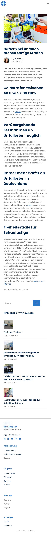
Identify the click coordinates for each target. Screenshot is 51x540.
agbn (28, 205)
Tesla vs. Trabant (13, 332)
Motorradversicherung (12, 454)
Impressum (8, 525)
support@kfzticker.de (12, 435)
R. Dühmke (18, 59)
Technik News (9, 473)
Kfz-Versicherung (10, 450)
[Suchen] (36, 303)
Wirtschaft (8, 477)
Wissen (7, 485)
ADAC (18, 111)
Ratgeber (7, 481)
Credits (6, 522)
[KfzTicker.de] (3, 3)
